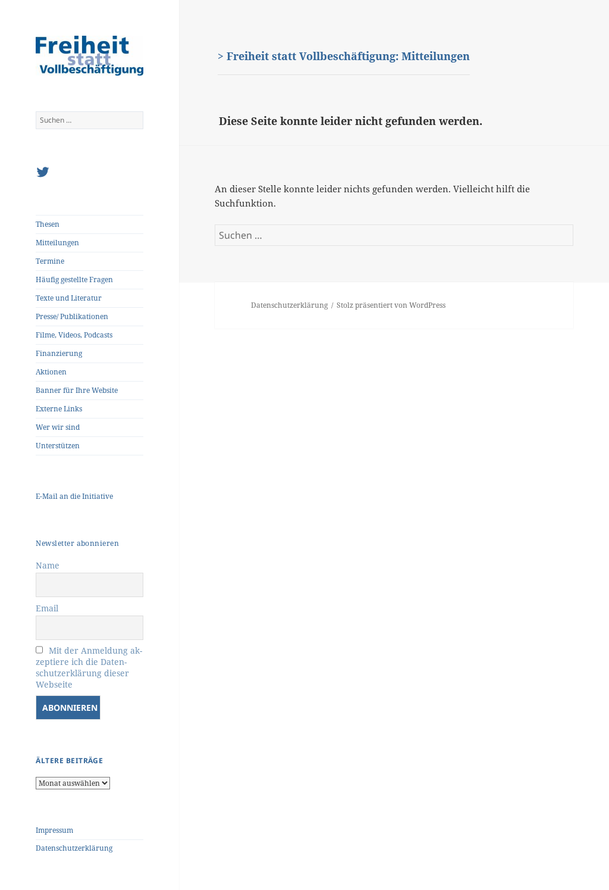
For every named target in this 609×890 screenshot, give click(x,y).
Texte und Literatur (69, 298)
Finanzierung (59, 353)
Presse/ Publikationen (72, 316)
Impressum (54, 830)
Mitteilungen (57, 243)
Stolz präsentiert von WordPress (391, 305)
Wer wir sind (58, 427)
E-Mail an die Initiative (74, 496)
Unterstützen (58, 446)
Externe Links (59, 409)
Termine (50, 261)
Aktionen (51, 372)
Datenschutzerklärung (74, 848)
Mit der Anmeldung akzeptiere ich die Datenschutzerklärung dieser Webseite (89, 667)
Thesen (47, 224)
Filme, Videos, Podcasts (74, 335)
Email (47, 608)
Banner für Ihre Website (77, 390)
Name (47, 565)
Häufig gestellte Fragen (74, 279)
